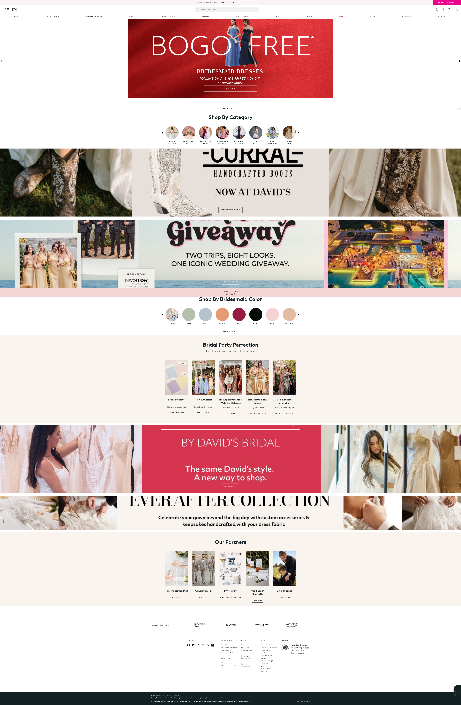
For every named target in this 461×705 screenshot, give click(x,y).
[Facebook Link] (188, 645)
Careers (263, 658)
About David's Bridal (267, 645)
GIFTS (309, 16)
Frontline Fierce (266, 650)
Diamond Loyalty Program (299, 645)
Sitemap (232, 698)
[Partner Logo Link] (200, 625)
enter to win (230, 281)
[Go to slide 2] (227, 108)
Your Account (225, 650)
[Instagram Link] (198, 645)
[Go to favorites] (449, 9)
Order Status (225, 645)
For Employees (265, 661)
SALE (341, 16)
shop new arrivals (230, 88)
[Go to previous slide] (1, 61)
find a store (230, 486)
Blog (262, 666)
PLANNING (406, 16)
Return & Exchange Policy (229, 647)
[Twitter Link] (208, 645)
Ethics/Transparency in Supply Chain (214, 698)
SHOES (277, 16)
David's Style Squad (267, 655)
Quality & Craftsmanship (269, 647)
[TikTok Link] (203, 645)
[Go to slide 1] (223, 108)
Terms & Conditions (171, 698)
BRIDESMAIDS (53, 16)
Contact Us (245, 645)
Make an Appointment (228, 666)
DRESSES (205, 16)
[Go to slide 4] (234, 108)
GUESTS (132, 16)
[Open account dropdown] (443, 9)
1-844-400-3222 (246, 666)
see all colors (230, 332)
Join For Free (226, 2)
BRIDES (17, 16)
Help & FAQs (245, 647)
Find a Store (225, 663)
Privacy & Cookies (157, 698)
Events (263, 653)
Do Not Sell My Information (189, 698)
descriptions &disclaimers (299, 653)
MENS (372, 16)
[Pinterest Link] (193, 645)
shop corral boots (230, 209)
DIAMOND (442, 16)
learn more (230, 526)
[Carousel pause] (459, 108)
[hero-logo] (10, 9)
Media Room (265, 663)
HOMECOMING (168, 16)
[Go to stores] (437, 9)
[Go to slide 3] (231, 108)
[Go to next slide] (460, 61)
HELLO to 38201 (246, 658)
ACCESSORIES (242, 16)
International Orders (228, 653)
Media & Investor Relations (266, 670)
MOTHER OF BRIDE (94, 16)
